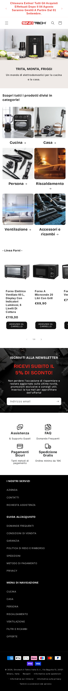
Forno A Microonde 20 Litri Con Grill (44, 295)
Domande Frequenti (20, 525)
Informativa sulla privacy (49, 679)
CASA (10, 599)
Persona (16, 183)
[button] (6, 23)
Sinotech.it (19, 669)
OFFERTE (12, 636)
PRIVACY (12, 570)
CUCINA (11, 591)
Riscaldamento (50, 183)
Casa (47, 142)
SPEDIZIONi (14, 555)
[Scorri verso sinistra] (26, 339)
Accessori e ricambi (50, 231)
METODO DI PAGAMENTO (22, 563)
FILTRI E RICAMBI (17, 629)
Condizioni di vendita (21, 533)
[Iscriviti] (57, 401)
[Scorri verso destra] (41, 339)
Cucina (16, 142)
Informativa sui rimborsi (22, 679)
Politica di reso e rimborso (26, 548)
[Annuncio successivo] (62, 8)
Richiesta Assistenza (21, 505)
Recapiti (27, 674)
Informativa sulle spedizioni (47, 674)
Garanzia (13, 540)
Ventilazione (16, 229)
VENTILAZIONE (16, 621)
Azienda (12, 489)
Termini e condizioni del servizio (35, 684)
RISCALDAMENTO (17, 614)
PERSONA (12, 606)
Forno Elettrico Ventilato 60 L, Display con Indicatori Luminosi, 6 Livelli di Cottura (16, 301)
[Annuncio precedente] (6, 8)
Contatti (13, 497)
